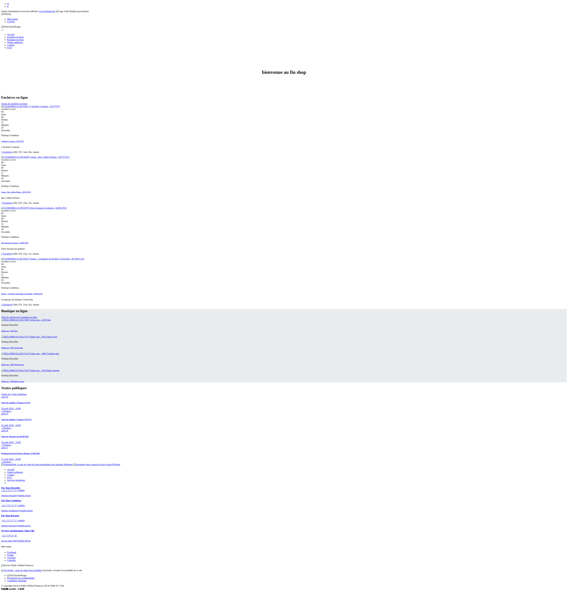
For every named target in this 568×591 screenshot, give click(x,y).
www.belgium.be (47, 11)
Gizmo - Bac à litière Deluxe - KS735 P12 (16, 192)
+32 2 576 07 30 (9, 536)
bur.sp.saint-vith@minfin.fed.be (16, 541)
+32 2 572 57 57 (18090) (13, 505)
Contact (10, 475)
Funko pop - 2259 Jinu (9, 331)
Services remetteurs (16, 480)
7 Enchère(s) (7, 203)
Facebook (11, 552)
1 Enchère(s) (7, 152)
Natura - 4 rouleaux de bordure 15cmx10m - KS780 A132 (22, 294)
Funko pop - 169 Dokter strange (12, 381)
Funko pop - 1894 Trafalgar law (12, 365)
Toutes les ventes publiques (14, 394)
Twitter (10, 555)
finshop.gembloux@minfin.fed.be (17, 510)
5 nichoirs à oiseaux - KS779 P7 (12, 141)
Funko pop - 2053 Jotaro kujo (12, 348)
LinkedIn (11, 560)
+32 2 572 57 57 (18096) (13, 520)
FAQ (9, 477)
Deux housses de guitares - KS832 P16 (14, 243)
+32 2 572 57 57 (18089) (13, 490)
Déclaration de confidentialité (20, 578)
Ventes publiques (15, 472)
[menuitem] (10, 34)
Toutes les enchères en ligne (14, 103)
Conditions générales (17, 580)
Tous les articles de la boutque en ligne (19, 317)
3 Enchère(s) (7, 304)
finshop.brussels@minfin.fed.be (16, 495)
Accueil (10, 469)
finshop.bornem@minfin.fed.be (15, 525)
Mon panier (12, 19)
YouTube (11, 557)
